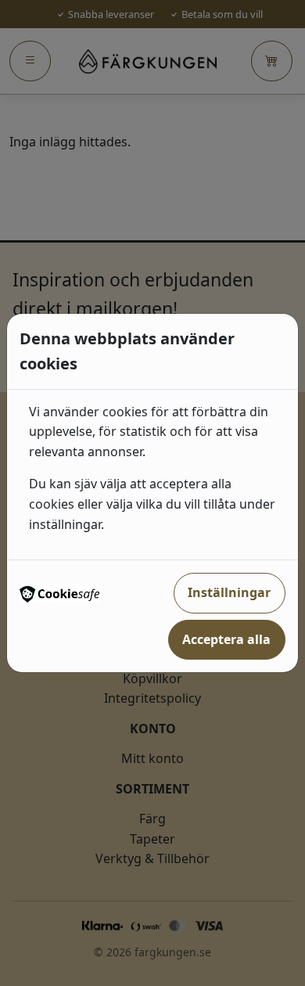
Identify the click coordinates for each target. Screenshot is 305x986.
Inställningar (229, 592)
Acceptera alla (226, 639)
